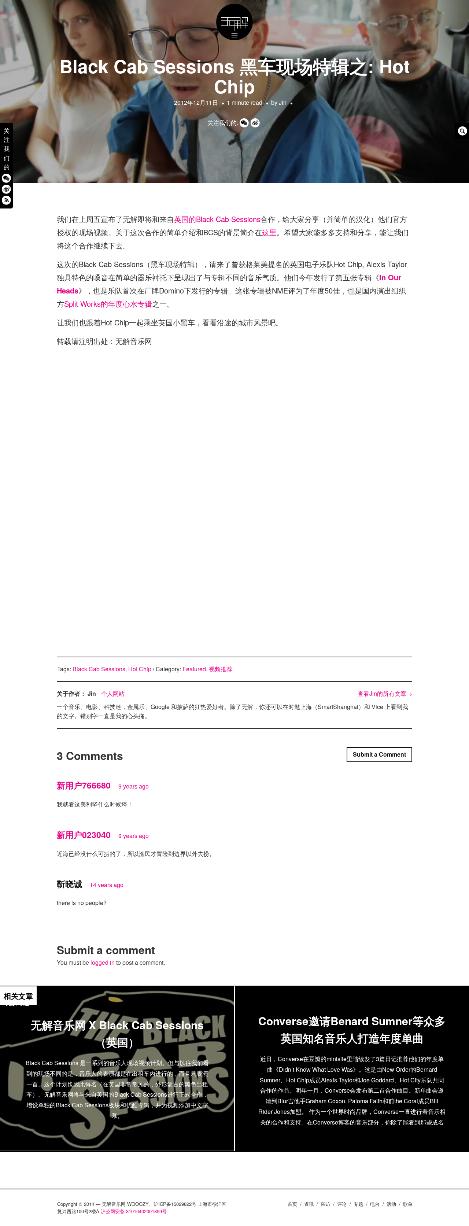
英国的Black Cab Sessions (217, 219)
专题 (358, 1203)
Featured (194, 669)
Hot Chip (139, 669)
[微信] (6, 178)
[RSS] (6, 200)
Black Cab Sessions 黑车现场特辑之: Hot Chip (234, 76)
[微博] (6, 189)
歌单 (408, 1203)
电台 (375, 1203)
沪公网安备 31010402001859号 (134, 1211)
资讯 (309, 1203)
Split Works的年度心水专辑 (108, 303)
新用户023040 (84, 834)
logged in (103, 962)
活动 (391, 1203)
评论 (342, 1203)
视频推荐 (220, 669)
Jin (283, 102)
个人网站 (113, 693)
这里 (269, 232)
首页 (292, 1203)
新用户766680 (84, 785)
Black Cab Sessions (99, 669)
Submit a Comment (379, 754)
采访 (325, 1203)
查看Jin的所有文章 (385, 693)
